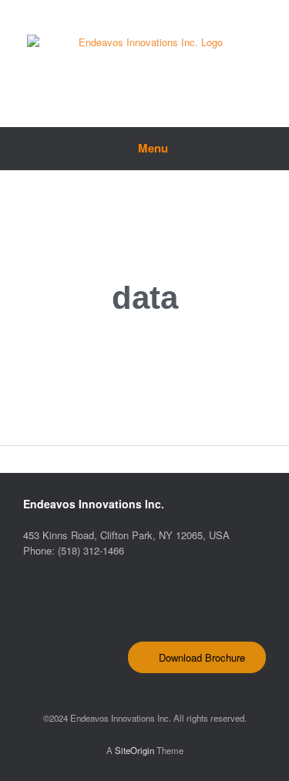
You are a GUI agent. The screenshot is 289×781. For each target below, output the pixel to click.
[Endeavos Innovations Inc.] (144, 52)
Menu (153, 147)
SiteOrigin (134, 750)
